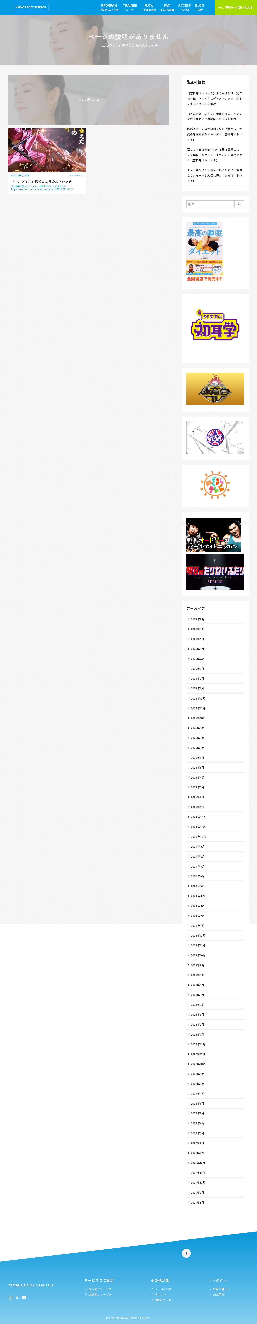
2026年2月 (197, 678)
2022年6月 (197, 1103)
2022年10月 (198, 1064)
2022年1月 (197, 1153)
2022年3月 (197, 1133)
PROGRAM (109, 7)
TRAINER (130, 7)
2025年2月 (197, 797)
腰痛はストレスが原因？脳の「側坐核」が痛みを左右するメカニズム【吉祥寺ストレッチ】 (214, 134)
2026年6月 (197, 639)
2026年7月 (198, 629)
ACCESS (184, 7)
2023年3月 (197, 1014)
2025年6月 (197, 757)
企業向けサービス (100, 1294)
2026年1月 (197, 688)
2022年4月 (198, 1123)
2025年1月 (197, 807)
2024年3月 (198, 906)
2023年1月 (197, 1034)
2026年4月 (198, 659)
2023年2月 (197, 1024)
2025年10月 (198, 718)
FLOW (148, 7)
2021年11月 (198, 1172)
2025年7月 (198, 748)
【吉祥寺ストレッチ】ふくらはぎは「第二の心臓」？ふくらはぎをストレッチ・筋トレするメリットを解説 (214, 98)
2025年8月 (198, 738)
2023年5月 (197, 995)
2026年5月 (197, 649)
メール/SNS (163, 1289)
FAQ (167, 7)
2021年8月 (197, 1202)
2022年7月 (198, 1093)
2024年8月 (198, 856)
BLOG (199, 7)
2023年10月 (198, 955)
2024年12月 (198, 817)
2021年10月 (198, 1182)
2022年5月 (197, 1113)
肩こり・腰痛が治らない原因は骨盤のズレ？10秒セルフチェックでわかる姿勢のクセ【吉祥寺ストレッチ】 (214, 154)
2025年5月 (197, 767)
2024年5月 (198, 886)
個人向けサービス (100, 1289)
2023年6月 (197, 985)
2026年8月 (198, 619)
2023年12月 (198, 935)
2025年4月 (198, 777)
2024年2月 (198, 916)
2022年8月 (198, 1084)
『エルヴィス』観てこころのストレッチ (41, 181)
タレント (161, 1294)
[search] (239, 204)
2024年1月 (198, 925)
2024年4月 (198, 896)
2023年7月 (198, 975)
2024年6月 (198, 876)
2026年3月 (197, 668)
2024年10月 (198, 836)
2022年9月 (198, 1074)
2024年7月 (198, 866)
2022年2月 (197, 1143)
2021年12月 (198, 1163)
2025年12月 (198, 698)
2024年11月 (198, 827)
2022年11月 (198, 1054)
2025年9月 (198, 728)
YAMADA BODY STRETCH (133, 1318)
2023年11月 (198, 945)
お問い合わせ (221, 1289)
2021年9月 (197, 1192)
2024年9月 (198, 846)
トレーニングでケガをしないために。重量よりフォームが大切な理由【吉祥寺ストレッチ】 (214, 175)
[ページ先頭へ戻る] (186, 1253)
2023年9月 (198, 965)
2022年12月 (198, 1044)
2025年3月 (197, 787)
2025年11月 (198, 708)
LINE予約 (218, 1294)
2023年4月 (198, 1004)
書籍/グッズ (163, 1300)
